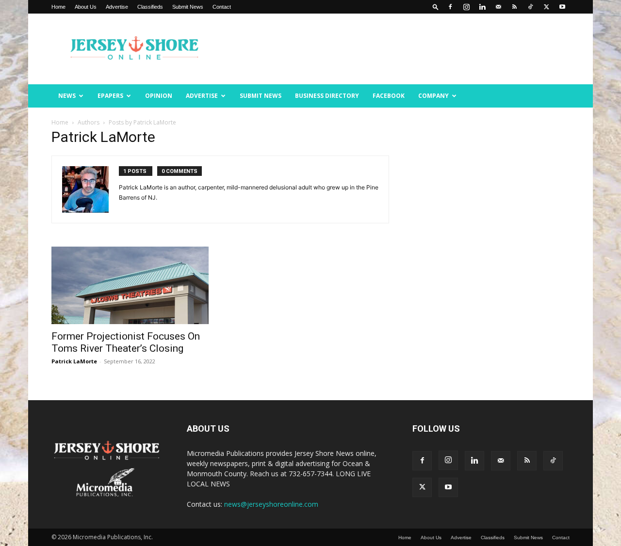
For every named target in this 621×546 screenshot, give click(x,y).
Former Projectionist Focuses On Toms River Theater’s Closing (125, 342)
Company (433, 96)
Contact (221, 7)
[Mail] (498, 7)
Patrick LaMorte (74, 361)
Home (58, 7)
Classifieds (150, 7)
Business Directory (327, 96)
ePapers (110, 96)
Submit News (187, 7)
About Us (86, 7)
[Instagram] (466, 7)
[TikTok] (530, 7)
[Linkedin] (482, 7)
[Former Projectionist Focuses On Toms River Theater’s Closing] (130, 285)
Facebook (389, 96)
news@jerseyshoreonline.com (271, 504)
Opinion (158, 96)
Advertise (117, 7)
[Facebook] (450, 7)
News (67, 96)
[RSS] (514, 7)
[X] (546, 7)
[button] (435, 6)
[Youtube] (562, 7)
